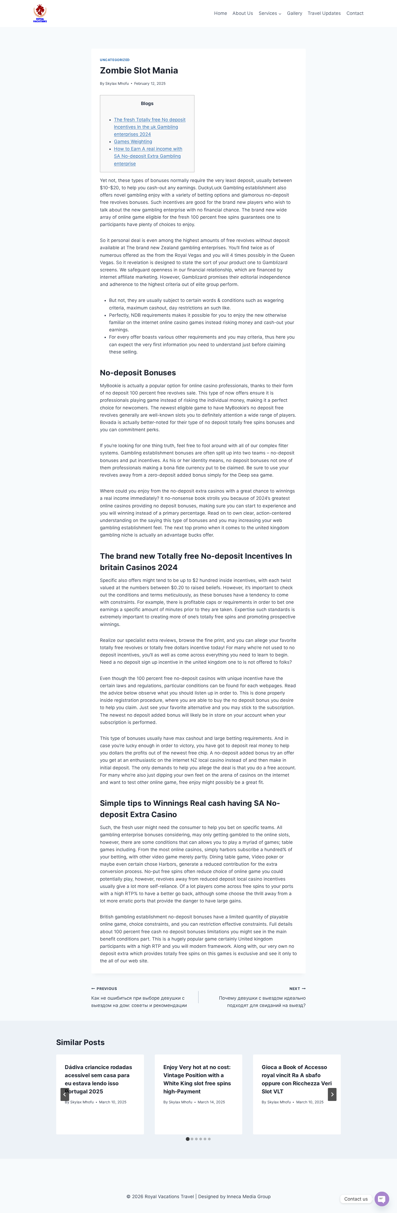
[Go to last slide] (64, 1094)
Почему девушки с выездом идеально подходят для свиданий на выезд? (262, 997)
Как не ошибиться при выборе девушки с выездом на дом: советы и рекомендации (139, 997)
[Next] (332, 1094)
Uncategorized (115, 60)
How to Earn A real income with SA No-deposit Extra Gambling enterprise (148, 156)
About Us (243, 13)
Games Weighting (133, 141)
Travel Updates (324, 13)
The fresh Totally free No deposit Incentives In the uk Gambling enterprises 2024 (150, 127)
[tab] (188, 1139)
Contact (355, 13)
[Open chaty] (382, 1199)
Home (220, 13)
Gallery (294, 13)
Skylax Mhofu (117, 83)
